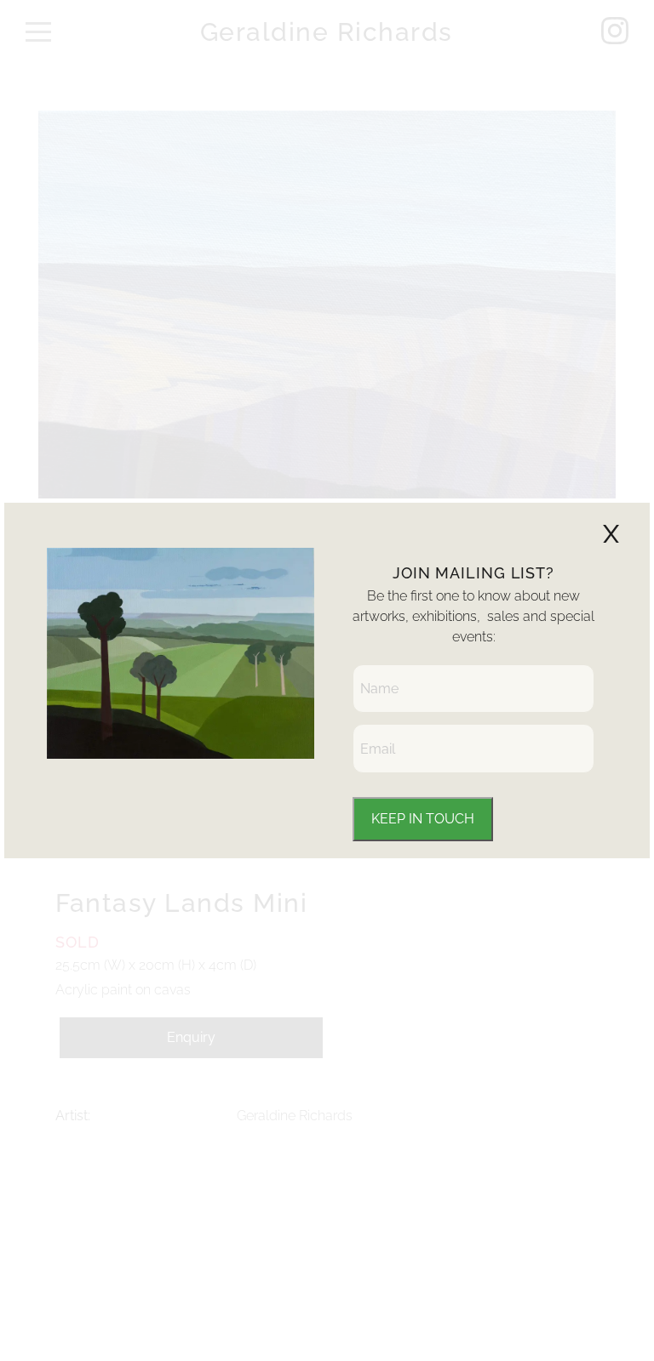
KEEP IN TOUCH (422, 819)
